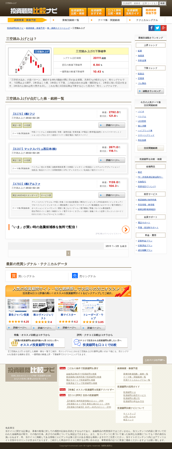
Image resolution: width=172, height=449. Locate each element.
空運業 (141, 78)
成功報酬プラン (145, 250)
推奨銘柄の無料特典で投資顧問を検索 (83, 377)
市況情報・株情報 (146, 204)
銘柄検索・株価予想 (127, 368)
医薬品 (141, 73)
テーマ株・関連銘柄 (109, 20)
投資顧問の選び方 (131, 398)
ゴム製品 (142, 83)
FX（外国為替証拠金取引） (150, 177)
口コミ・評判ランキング (114, 12)
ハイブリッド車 (145, 130)
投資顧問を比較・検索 (78, 12)
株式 (140, 172)
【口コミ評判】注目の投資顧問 (82, 395)
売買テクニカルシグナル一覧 (136, 380)
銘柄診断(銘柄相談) (147, 209)
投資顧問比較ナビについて (130, 408)
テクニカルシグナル (147, 20)
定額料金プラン (145, 240)
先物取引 (142, 181)
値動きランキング (152, 91)
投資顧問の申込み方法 (133, 401)
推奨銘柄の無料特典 (147, 199)
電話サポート (144, 222)
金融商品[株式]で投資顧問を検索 (81, 374)
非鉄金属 (142, 60)
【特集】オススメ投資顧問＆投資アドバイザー (90, 389)
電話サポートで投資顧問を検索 (80, 380)
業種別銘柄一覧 (70, 20)
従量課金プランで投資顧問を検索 (81, 383)
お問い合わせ (129, 416)
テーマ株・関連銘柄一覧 (134, 377)
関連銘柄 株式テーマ (151, 11)
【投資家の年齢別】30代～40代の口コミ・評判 (88, 407)
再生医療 (142, 140)
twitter (158, 28)
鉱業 (140, 50)
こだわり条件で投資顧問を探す (82, 368)
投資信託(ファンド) (147, 186)
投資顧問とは (129, 392)
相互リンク (128, 419)
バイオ (141, 111)
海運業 (141, 55)
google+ (164, 28)
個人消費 (142, 126)
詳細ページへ (113, 125)
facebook (151, 28)
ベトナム (142, 116)
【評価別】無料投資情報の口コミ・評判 (84, 401)
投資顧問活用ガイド (133, 12)
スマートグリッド (146, 135)
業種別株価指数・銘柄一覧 (135, 374)
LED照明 (142, 121)
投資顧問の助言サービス (134, 395)
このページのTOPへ (155, 360)
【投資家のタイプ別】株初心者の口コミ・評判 (88, 404)
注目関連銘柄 (150, 148)
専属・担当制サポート (148, 227)
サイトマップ (129, 413)
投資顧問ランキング (96, 12)
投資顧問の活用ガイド (128, 386)
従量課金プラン (145, 245)
